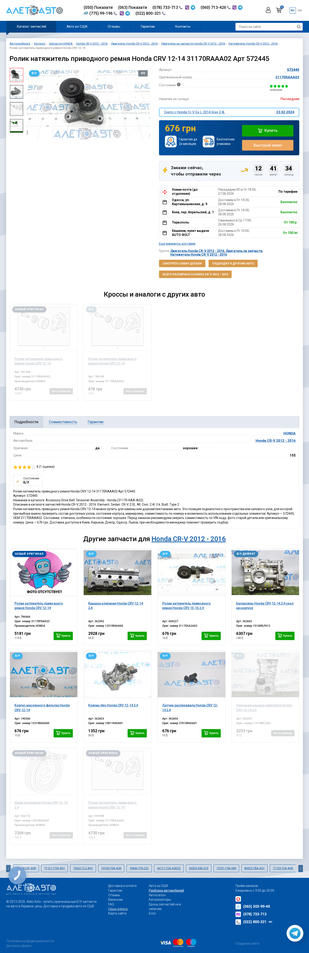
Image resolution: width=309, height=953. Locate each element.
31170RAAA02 (287, 77)
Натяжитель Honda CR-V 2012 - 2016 (198, 254)
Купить (271, 130)
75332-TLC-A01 (83, 868)
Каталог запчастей (31, 26)
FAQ (111, 904)
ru (293, 10)
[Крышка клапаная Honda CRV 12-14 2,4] (117, 573)
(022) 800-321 (148, 13)
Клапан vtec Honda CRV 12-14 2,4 (113, 705)
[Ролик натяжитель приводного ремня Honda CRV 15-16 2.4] (191, 573)
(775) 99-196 (101, 13)
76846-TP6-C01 (139, 868)
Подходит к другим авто (233, 263)
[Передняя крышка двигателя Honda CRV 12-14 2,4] (265, 675)
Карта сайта (117, 913)
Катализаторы (160, 899)
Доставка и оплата (122, 886)
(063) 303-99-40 (256, 906)
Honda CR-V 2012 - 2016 (276, 441)
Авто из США (77, 26)
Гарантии (148, 26)
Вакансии (115, 899)
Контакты (182, 26)
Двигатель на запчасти (244, 251)
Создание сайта (247, 943)
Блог (152, 913)
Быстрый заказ (268, 145)
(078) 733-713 (165, 7)
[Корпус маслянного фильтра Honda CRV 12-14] (44, 675)
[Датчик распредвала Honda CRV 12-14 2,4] (191, 675)
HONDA (289, 433)
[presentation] (30, 105)
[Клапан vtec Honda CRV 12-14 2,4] (117, 675)
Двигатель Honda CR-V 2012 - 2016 (197, 251)
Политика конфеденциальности (30, 941)
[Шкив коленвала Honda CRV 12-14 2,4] (44, 772)
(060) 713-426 (214, 7)
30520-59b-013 (198, 868)
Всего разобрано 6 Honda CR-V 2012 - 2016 (195, 274)
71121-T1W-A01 (54, 868)
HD (143, 73)
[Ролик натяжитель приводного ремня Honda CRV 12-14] (44, 328)
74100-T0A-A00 (111, 868)
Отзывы (114, 26)
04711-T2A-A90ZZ (169, 868)
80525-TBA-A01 (254, 868)
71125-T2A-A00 (283, 868)
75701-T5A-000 (226, 868)
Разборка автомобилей (166, 890)
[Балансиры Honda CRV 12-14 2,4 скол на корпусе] (265, 573)
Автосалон (157, 895)
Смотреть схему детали (182, 263)
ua (300, 10)
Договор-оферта (18, 946)
